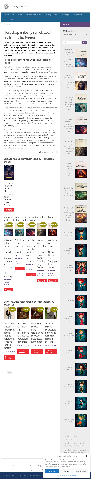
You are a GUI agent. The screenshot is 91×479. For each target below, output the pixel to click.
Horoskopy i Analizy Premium (12, 15)
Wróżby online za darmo (33, 15)
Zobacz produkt (22, 351)
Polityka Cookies (61, 475)
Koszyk (22, 465)
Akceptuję (52, 471)
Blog (11, 19)
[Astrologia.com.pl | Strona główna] (16, 6)
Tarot (4, 19)
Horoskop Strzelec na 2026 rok (69, 369)
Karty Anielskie (76, 15)
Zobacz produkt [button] (8, 357)
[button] (87, 456)
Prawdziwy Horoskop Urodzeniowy (68, 143)
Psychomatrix (68, 195)
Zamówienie (31, 465)
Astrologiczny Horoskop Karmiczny (68, 99)
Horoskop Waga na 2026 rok (69, 335)
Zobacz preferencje (81, 471)
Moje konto (41, 465)
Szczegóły (8, 209)
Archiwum (8, 24)
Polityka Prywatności (71, 475)
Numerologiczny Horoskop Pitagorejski (69, 190)
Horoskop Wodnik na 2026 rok (68, 403)
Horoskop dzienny (50, 15)
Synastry (69, 124)
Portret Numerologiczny (69, 77)
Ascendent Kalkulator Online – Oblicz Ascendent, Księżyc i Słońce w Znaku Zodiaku (9, 194)
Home (8, 465)
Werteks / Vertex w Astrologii (69, 165)
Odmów (66, 471)
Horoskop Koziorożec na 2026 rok (69, 386)
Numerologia (64, 15)
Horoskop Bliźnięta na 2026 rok (69, 267)
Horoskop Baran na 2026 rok (69, 250)
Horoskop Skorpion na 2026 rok (69, 352)
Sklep (15, 465)
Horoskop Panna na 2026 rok (69, 318)
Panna (9, 372)
